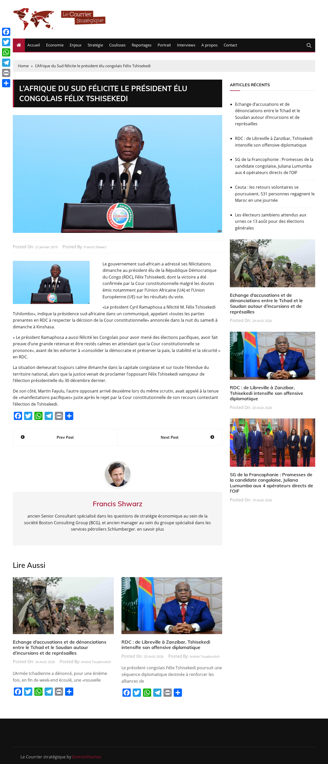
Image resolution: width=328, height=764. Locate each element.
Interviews (186, 44)
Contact (230, 44)
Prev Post (65, 437)
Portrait (164, 44)
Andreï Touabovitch (96, 662)
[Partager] (6, 83)
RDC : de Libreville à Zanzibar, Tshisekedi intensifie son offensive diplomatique (165, 645)
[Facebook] (6, 32)
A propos (209, 44)
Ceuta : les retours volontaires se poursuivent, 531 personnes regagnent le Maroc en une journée (275, 193)
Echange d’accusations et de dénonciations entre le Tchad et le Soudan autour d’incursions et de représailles (59, 647)
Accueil (33, 44)
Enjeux (75, 44)
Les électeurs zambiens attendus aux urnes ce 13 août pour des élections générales (270, 221)
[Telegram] (6, 63)
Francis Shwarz (95, 247)
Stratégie (95, 44)
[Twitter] (6, 42)
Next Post (170, 437)
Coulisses (117, 44)
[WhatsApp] (6, 52)
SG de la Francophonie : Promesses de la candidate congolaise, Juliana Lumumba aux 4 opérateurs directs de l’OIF (274, 166)
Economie (55, 44)
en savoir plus (150, 529)
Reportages (141, 44)
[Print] (6, 73)
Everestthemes (86, 757)
